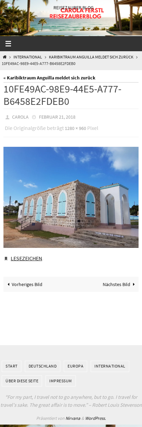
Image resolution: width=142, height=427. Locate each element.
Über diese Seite (22, 375)
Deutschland (43, 361)
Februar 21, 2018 (57, 116)
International (27, 57)
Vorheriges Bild (27, 279)
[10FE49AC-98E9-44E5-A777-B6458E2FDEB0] (71, 194)
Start (12, 361)
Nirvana (72, 413)
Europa (75, 361)
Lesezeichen (26, 254)
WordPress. (95, 413)
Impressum (60, 375)
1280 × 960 (75, 126)
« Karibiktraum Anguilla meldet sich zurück (49, 78)
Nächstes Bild (116, 279)
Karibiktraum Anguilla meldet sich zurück (91, 57)
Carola (20, 116)
